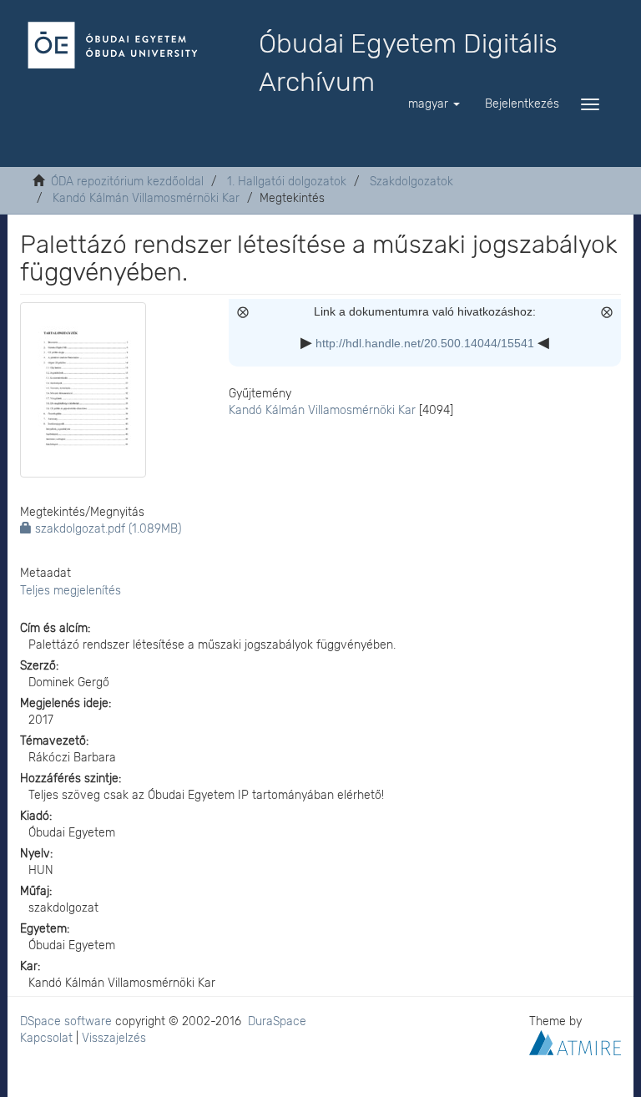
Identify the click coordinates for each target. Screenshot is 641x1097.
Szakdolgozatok (411, 181)
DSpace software (66, 1021)
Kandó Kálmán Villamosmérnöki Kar (146, 198)
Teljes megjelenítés (70, 591)
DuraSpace (277, 1021)
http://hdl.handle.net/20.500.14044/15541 (424, 343)
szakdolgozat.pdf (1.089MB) (106, 529)
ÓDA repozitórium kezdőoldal (127, 181)
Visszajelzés (114, 1038)
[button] (434, 104)
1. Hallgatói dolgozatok (286, 181)
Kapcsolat (46, 1038)
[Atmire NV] (575, 1041)
